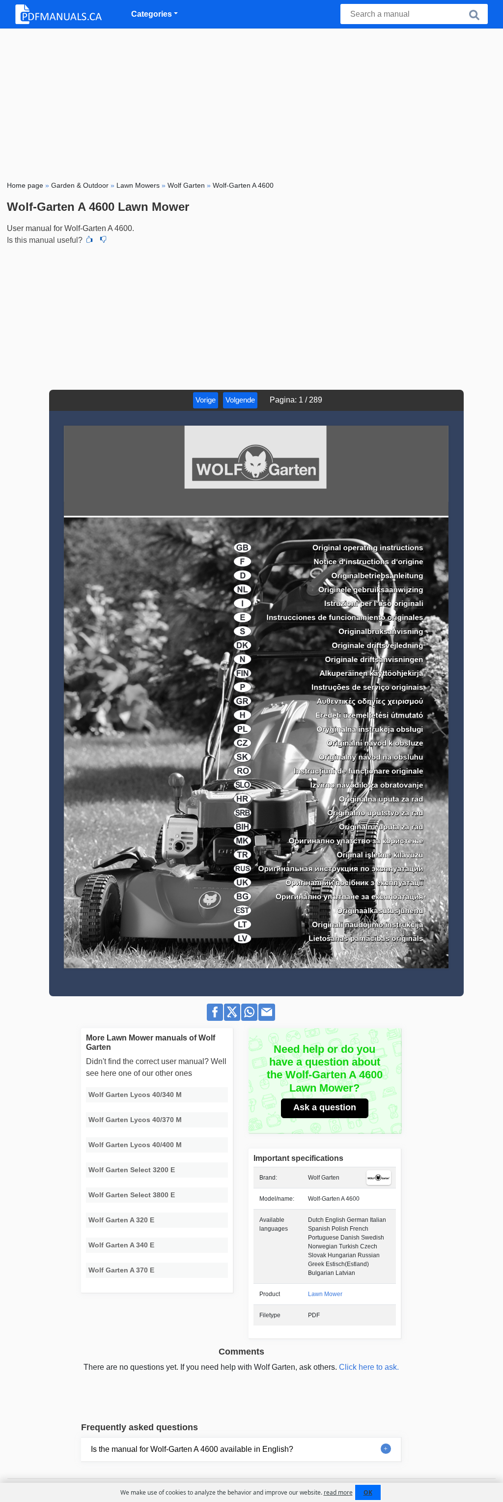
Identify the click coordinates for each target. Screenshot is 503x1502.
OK (367, 1492)
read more (338, 1492)
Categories (151, 14)
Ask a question (324, 1107)
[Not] (103, 240)
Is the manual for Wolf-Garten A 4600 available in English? (192, 1449)
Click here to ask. (369, 1367)
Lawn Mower (325, 1294)
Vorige (206, 400)
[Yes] (89, 240)
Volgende (240, 400)
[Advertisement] (251, 102)
